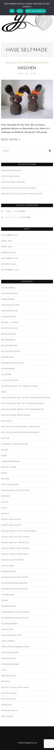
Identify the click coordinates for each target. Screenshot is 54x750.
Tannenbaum (8, 606)
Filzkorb (6, 374)
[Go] (50, 150)
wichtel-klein (9, 693)
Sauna (4, 502)
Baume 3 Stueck (10, 322)
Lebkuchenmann (10, 461)
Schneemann (8, 571)
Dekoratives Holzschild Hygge (18, 188)
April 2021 (6, 241)
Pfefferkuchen (10, 484)
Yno (8, 211)
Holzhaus (6, 421)
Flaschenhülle (10, 380)
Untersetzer (8, 658)
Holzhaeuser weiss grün (15, 415)
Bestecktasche (9, 328)
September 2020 (10, 270)
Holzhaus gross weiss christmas (20, 432)
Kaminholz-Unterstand (14, 444)
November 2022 (9, 235)
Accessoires (8, 288)
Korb (4, 455)
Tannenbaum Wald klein (15, 618)
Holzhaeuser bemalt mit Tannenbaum (22, 409)
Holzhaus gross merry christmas (20, 427)
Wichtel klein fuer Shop (15, 687)
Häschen (27, 68)
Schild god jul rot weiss (15, 537)
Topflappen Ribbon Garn (15, 647)
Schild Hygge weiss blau (15, 554)
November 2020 (9, 258)
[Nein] (50, 7)
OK (12, 11)
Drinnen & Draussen (12, 363)
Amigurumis (8, 299)
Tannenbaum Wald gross (15, 612)
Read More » (10, 139)
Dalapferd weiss (10, 351)
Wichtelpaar (8, 699)
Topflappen (7, 641)
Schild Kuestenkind (12, 560)
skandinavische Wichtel (15, 589)
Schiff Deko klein (11, 519)
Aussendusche (9, 311)
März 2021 (7, 246)
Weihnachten (8, 676)
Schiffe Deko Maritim (13, 182)
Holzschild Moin (10, 176)
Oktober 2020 (8, 264)
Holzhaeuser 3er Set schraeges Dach (22, 403)
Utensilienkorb (10, 664)
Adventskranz (9, 293)
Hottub (5, 438)
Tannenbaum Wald (11, 170)
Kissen (4, 450)
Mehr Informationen (35, 11)
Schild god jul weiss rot (15, 542)
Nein (20, 11)
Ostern (27, 63)
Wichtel (5, 681)
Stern (4, 600)
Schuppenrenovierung (14, 583)
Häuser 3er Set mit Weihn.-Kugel (19, 386)
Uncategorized (40, 63)
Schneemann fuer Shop (14, 577)
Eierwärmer (8, 369)
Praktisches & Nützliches (15, 490)
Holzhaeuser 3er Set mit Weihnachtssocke (25, 398)
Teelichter (7, 629)
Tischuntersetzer (11, 635)
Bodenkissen (8, 334)
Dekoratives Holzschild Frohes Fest (22, 194)
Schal (4, 508)
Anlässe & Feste (14, 63)
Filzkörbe (20, 211)
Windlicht (6, 705)
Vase (3, 670)
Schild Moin (7, 566)
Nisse (4, 473)
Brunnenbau (8, 340)
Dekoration (7, 357)
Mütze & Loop (8, 467)
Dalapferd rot (9, 346)
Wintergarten (9, 710)
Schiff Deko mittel (11, 525)
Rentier (5, 496)
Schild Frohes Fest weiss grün (18, 531)
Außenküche (9, 317)
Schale (5, 513)
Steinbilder (7, 595)
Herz (4, 392)
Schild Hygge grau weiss (15, 548)
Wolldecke (7, 716)
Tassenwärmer (9, 624)
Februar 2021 (8, 252)
